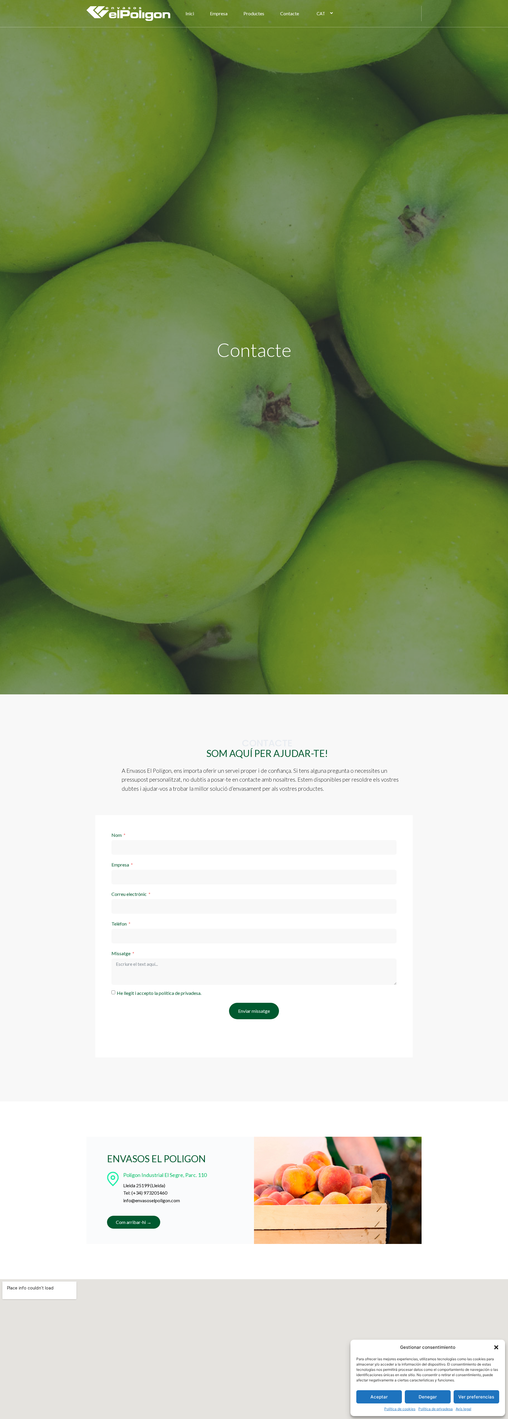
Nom (116, 835)
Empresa (219, 13)
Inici (190, 13)
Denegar (428, 1397)
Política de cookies (399, 1409)
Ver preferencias (476, 1397)
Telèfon (119, 923)
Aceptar (379, 1397)
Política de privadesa (435, 1409)
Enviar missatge (254, 1011)
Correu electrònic (129, 894)
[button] (496, 1347)
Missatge (121, 953)
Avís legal (463, 1409)
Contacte (289, 13)
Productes (253, 13)
